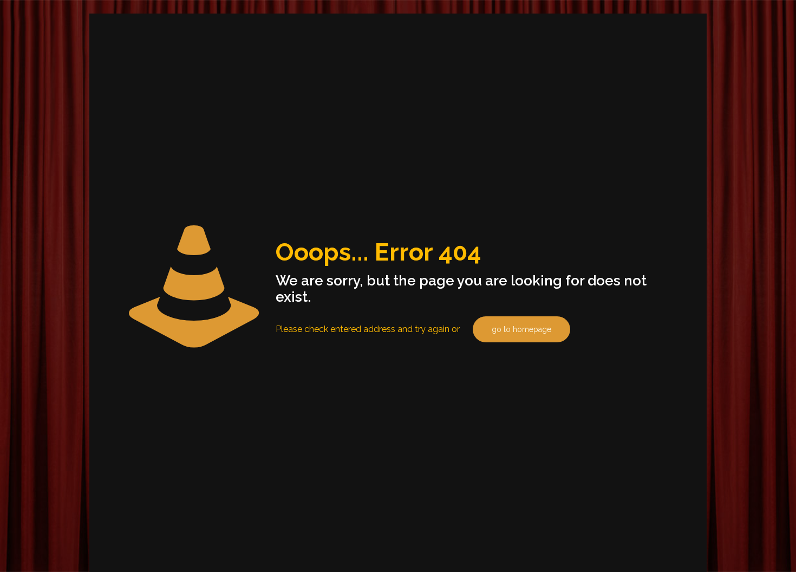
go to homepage (521, 329)
